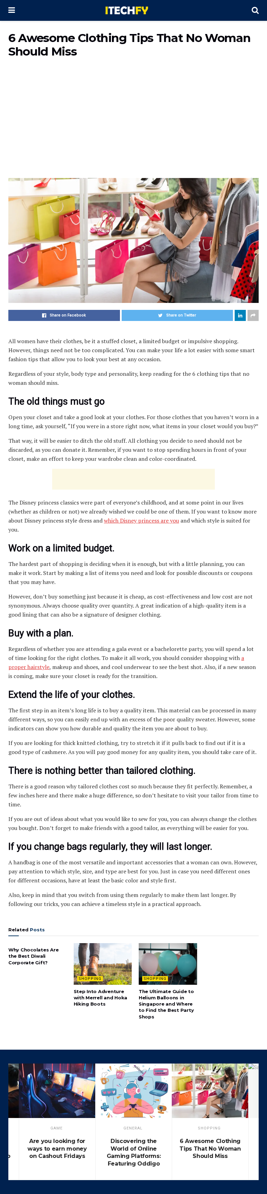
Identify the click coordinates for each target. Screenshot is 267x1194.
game (56, 1128)
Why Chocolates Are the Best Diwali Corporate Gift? (33, 956)
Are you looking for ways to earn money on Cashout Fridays (57, 1148)
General (133, 1128)
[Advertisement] (133, 122)
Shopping (90, 978)
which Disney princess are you (141, 520)
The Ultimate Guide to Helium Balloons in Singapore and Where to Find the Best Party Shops (166, 1004)
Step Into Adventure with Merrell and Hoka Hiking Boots (101, 998)
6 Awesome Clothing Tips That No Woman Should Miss (210, 1148)
